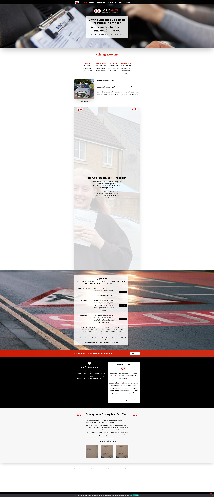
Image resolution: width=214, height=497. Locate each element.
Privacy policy (135, 495)
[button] (120, 400)
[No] (212, 495)
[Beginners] (87, 64)
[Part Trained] (113, 64)
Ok (131, 495)
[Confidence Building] (100, 65)
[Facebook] (139, 2)
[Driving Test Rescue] (126, 66)
